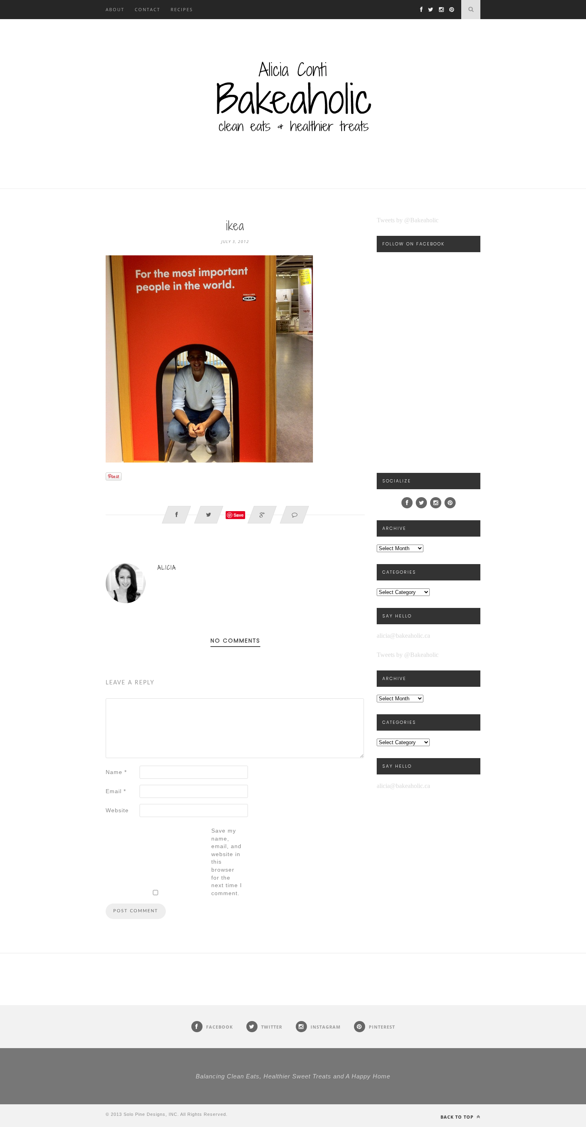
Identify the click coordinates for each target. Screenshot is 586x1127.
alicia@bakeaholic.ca (403, 635)
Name (116, 772)
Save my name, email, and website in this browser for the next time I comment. (226, 861)
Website (117, 810)
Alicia (166, 567)
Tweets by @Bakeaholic (408, 220)
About (115, 9)
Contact (147, 9)
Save (239, 515)
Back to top (457, 1117)
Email (116, 791)
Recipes (182, 9)
